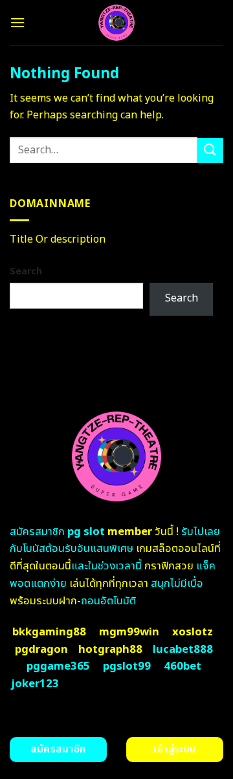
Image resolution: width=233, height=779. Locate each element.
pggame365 (58, 666)
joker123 (35, 683)
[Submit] (210, 150)
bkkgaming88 (49, 632)
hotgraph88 (110, 649)
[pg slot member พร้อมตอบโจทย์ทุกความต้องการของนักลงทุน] (117, 22)
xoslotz (192, 632)
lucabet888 (183, 649)
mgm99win (129, 632)
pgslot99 (127, 666)
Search (26, 271)
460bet (182, 666)
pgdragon (41, 649)
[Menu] (17, 22)
